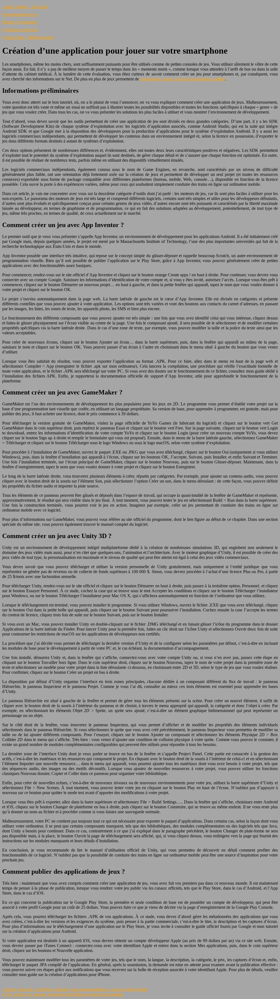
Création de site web (19, 29)
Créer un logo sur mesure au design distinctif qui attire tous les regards (62, 994)
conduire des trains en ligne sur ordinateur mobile (182, 79)
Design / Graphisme (19, 22)
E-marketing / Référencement (27, 37)
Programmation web (19, 14)
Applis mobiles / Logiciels (24, 6)
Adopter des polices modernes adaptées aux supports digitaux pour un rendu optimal (74, 989)
